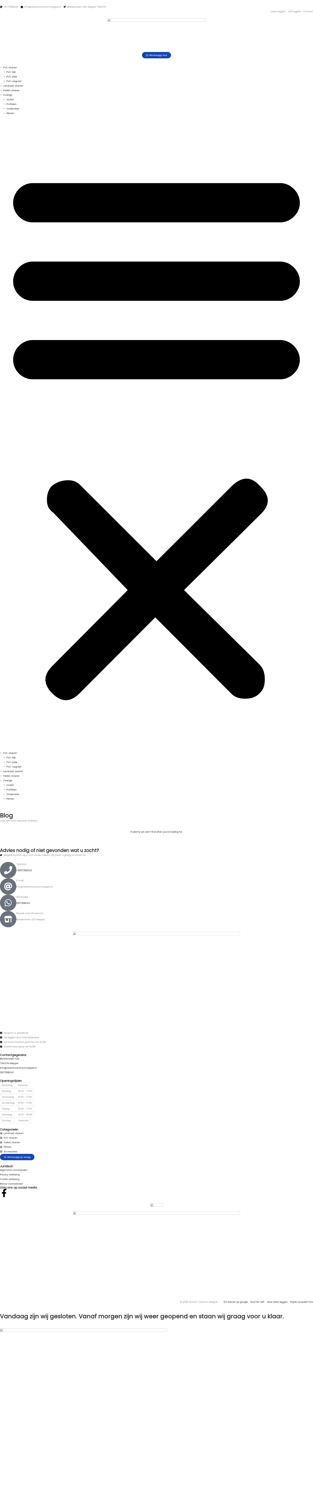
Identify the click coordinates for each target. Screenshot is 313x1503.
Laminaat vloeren (13, 85)
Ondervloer (13, 108)
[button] (156, 433)
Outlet (10, 99)
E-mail (20, 880)
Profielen (11, 104)
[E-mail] (8, 886)
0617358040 (23, 903)
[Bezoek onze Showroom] (8, 919)
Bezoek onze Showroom (29, 913)
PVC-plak (12, 76)
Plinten (10, 113)
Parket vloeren (11, 90)
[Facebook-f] (4, 1193)
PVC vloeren (10, 67)
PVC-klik (11, 72)
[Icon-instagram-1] (13, 1193)
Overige (7, 95)
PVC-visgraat (14, 81)
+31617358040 (24, 870)
